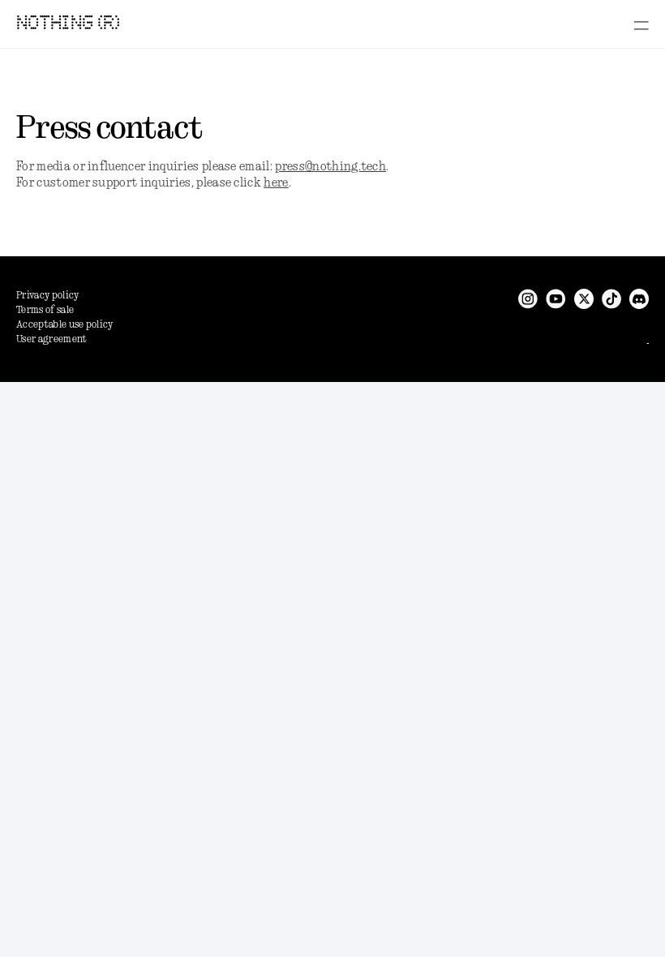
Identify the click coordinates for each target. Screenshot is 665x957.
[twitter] (584, 298)
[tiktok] (611, 298)
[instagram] (528, 298)
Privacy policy (47, 295)
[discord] (639, 298)
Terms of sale (45, 310)
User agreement (51, 339)
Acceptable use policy (65, 324)
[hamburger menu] (641, 25)
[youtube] (556, 298)
